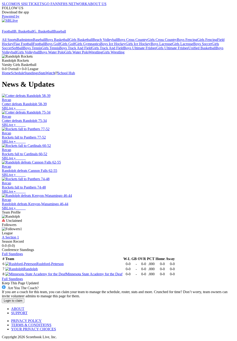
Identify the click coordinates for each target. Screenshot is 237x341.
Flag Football (23, 44)
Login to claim (13, 300)
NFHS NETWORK (72, 4)
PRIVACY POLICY (26, 321)
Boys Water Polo (52, 52)
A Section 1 (10, 237)
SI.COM (8, 4)
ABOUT (17, 309)
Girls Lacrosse (182, 44)
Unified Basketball (202, 48)
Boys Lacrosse (161, 44)
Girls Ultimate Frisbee (172, 48)
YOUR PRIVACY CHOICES (33, 329)
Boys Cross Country (132, 40)
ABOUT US (96, 4)
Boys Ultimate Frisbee (140, 48)
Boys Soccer (202, 44)
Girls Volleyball (28, 52)
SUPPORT (19, 313)
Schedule (17, 73)
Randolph (30, 269)
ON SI (19, 4)
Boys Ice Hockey (113, 44)
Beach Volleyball (105, 40)
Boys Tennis (32, 48)
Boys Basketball (57, 40)
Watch (50, 73)
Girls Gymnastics (87, 44)
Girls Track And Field (108, 48)
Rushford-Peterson (50, 264)
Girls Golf (67, 44)
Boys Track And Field (75, 48)
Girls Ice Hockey (138, 44)
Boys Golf (52, 44)
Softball (17, 48)
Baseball (59, 31)
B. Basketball (24, 31)
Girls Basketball (81, 40)
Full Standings (12, 254)
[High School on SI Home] (19, 27)
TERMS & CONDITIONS (31, 325)
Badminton (25, 40)
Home (6, 73)
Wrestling (96, 52)
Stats (42, 73)
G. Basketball (43, 31)
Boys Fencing (187, 40)
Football (8, 31)
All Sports (9, 40)
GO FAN (51, 4)
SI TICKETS (34, 4)
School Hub (66, 73)
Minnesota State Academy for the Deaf (94, 274)
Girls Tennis (50, 48)
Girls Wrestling (114, 52)
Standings (31, 73)
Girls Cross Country (162, 40)
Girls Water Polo (76, 52)
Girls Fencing (207, 40)
